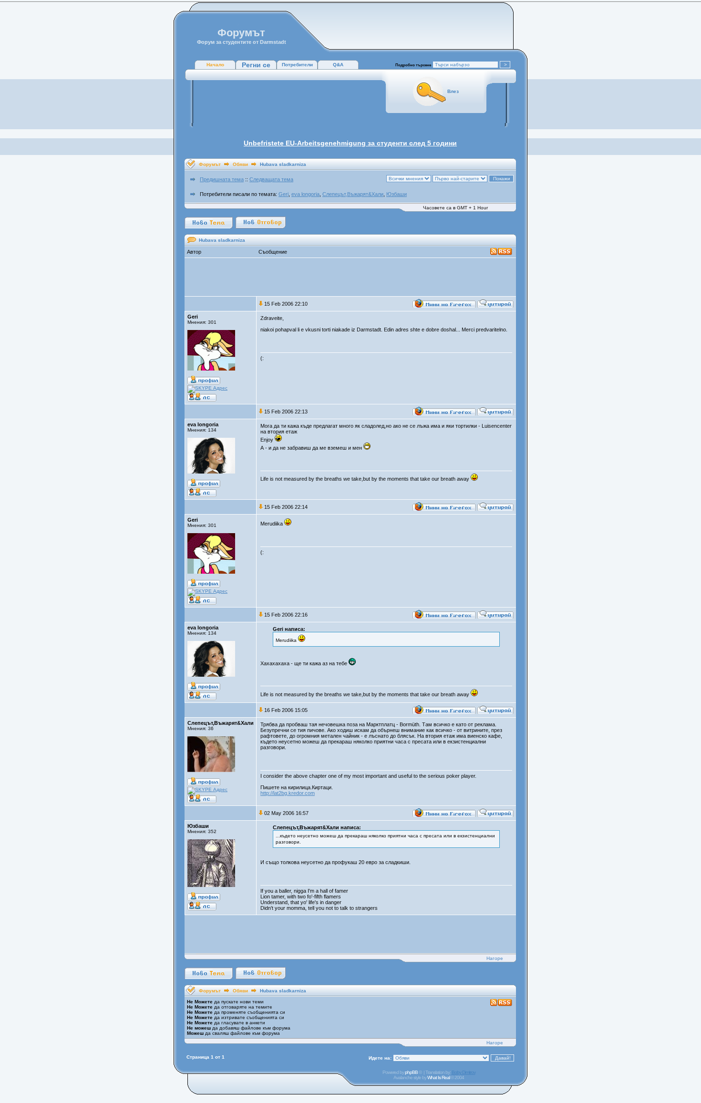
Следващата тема (271, 179)
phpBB (411, 1072)
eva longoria (305, 194)
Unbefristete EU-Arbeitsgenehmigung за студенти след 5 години (350, 143)
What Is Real (438, 1077)
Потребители (297, 64)
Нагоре (494, 958)
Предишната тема (222, 179)
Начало (215, 64)
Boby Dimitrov (463, 1072)
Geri (283, 194)
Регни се (256, 65)
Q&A (338, 64)
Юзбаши (396, 194)
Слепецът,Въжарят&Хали (352, 194)
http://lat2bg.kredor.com (287, 793)
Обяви (240, 164)
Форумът (210, 164)
